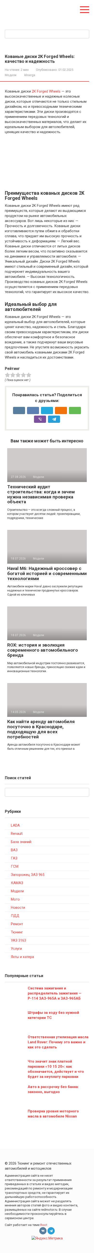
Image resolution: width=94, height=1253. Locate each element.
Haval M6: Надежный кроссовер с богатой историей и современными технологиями (47, 573)
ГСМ (14, 866)
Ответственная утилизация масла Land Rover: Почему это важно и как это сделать (58, 1042)
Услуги (16, 948)
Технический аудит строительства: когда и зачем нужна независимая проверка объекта (41, 494)
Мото (15, 899)
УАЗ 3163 (18, 940)
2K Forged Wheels (46, 91)
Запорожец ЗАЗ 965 (27, 874)
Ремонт (17, 924)
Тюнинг (17, 932)
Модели (10, 75)
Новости (18, 907)
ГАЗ (14, 858)
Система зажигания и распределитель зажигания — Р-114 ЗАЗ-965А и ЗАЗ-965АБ (54, 993)
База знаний (21, 842)
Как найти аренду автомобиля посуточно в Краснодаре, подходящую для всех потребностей (41, 729)
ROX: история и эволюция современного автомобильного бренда (42, 650)
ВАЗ (14, 850)
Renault (17, 833)
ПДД (15, 916)
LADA (15, 825)
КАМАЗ (17, 883)
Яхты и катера (22, 957)
